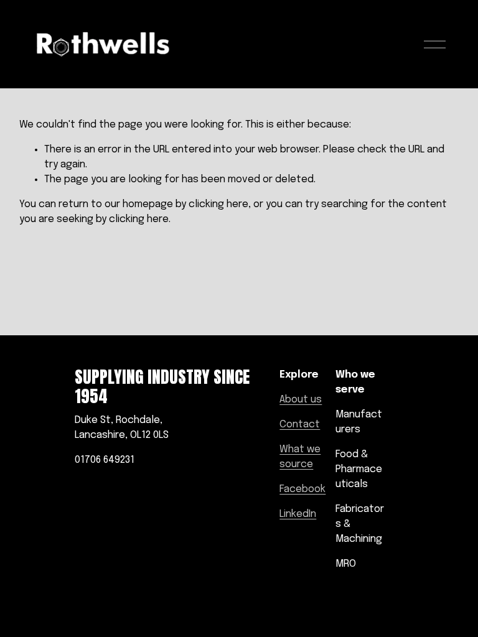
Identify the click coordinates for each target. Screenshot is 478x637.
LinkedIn (297, 514)
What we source (300, 457)
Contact (299, 424)
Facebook (302, 489)
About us (300, 399)
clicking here (218, 204)
